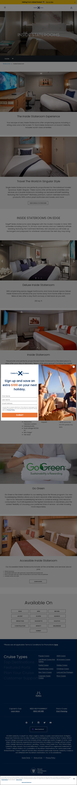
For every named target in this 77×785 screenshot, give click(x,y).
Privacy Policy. (11, 410)
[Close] (74, 779)
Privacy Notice (4, 779)
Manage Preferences (26, 782)
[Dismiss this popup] (73, 366)
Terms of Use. (19, 779)
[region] (38, 780)
